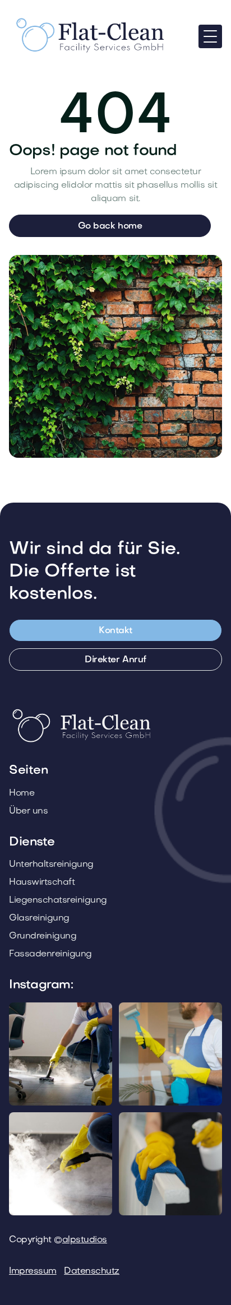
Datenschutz (91, 1271)
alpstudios (84, 1240)
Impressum (33, 1271)
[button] (210, 36)
